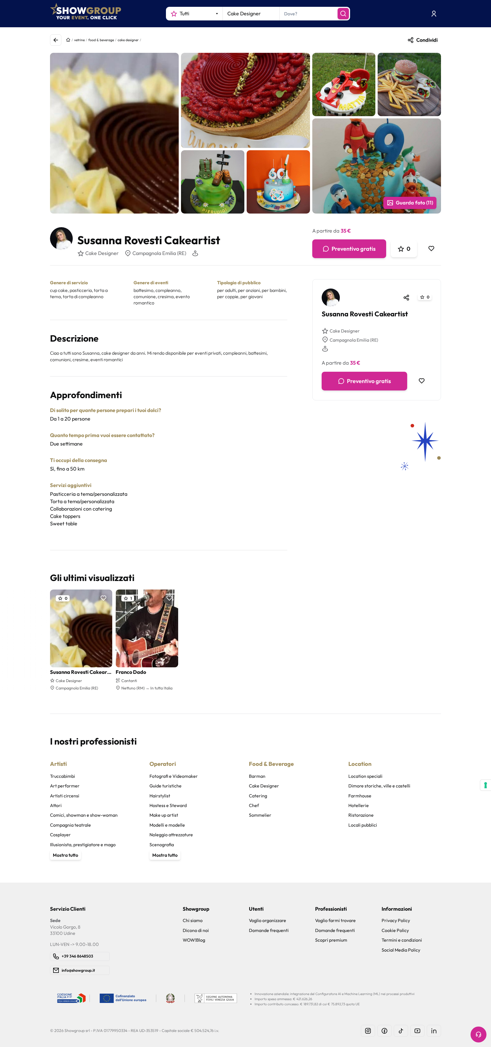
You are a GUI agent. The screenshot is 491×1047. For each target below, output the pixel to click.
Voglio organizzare (267, 920)
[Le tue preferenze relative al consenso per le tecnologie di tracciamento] (485, 785)
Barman (257, 776)
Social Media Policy (401, 950)
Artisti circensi (64, 796)
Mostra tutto (65, 855)
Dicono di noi (196, 930)
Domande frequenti (269, 930)
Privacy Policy (396, 920)
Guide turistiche (165, 786)
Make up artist (163, 815)
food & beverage (101, 40)
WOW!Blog (194, 940)
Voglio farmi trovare (335, 920)
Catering (258, 796)
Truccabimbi (62, 776)
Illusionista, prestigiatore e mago (83, 844)
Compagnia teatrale (70, 825)
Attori (56, 805)
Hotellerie (358, 805)
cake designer (128, 40)
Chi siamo (193, 920)
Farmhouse (359, 796)
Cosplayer (60, 834)
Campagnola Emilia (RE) (159, 253)
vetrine (79, 40)
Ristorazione (361, 815)
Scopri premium (331, 940)
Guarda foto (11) (414, 202)
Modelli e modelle (167, 825)
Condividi (427, 40)
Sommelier (260, 815)
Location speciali (365, 776)
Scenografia (161, 844)
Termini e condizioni (402, 940)
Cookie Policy (395, 930)
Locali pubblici (362, 825)
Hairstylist (159, 796)
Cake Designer (345, 331)
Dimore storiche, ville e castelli (379, 786)
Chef (254, 805)
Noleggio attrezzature (171, 834)
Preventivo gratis (354, 248)
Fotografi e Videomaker (173, 776)
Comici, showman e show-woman (84, 815)
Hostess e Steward (168, 805)
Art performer (65, 786)
